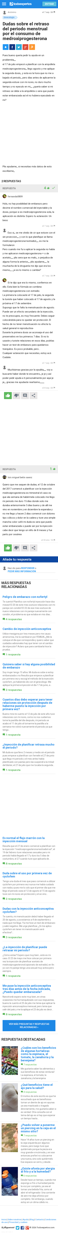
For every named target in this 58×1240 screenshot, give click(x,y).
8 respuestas (14, 863)
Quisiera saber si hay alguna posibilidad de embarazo (29, 666)
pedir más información (22, 571)
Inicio (3, 1219)
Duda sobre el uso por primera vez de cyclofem (27, 875)
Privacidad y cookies (18, 1222)
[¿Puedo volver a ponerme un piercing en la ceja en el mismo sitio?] (29, 1143)
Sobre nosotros (14, 1219)
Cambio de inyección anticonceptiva (27, 629)
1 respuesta (13, 654)
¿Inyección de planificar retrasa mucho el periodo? (28, 746)
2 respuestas (14, 689)
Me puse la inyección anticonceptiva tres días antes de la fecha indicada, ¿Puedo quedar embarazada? (27, 989)
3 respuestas (14, 937)
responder (27, 568)
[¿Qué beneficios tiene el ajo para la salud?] (29, 1102)
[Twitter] (17, 1227)
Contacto (39, 1219)
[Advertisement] (29, 132)
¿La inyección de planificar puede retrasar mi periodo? (25, 948)
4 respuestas (14, 619)
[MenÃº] (4, 4)
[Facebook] (22, 1227)
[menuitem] (12, 47)
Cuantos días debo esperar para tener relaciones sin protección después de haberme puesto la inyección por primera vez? (28, 704)
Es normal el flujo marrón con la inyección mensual (24, 839)
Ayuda (25, 1219)
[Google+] (27, 1227)
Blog (32, 1219)
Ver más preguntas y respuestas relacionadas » (29, 1025)
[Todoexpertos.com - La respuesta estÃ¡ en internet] (20, 3)
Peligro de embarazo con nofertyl (25, 596)
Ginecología (9, 17)
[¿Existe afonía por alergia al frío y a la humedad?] (29, 1185)
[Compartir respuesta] (33, 395)
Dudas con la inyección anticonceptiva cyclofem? (28, 910)
